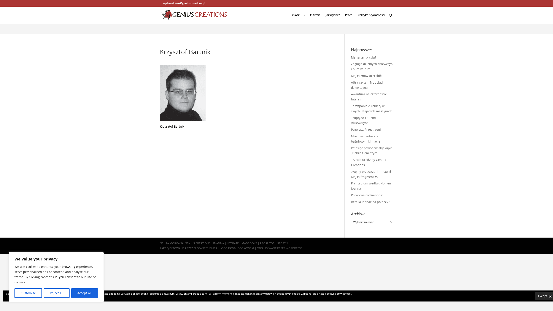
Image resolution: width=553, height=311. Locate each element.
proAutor (267, 243)
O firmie (315, 15)
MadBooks (249, 243)
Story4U (283, 243)
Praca (348, 15)
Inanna (218, 243)
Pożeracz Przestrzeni (366, 129)
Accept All (84, 293)
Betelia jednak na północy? (370, 202)
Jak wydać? (332, 15)
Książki (295, 15)
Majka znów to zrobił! (366, 76)
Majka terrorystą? (363, 57)
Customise (28, 293)
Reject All (56, 293)
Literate (233, 243)
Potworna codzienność (367, 195)
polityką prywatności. (339, 293)
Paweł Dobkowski (241, 248)
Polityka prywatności (371, 15)
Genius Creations (197, 243)
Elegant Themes (205, 248)
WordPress (294, 248)
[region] (56, 277)
